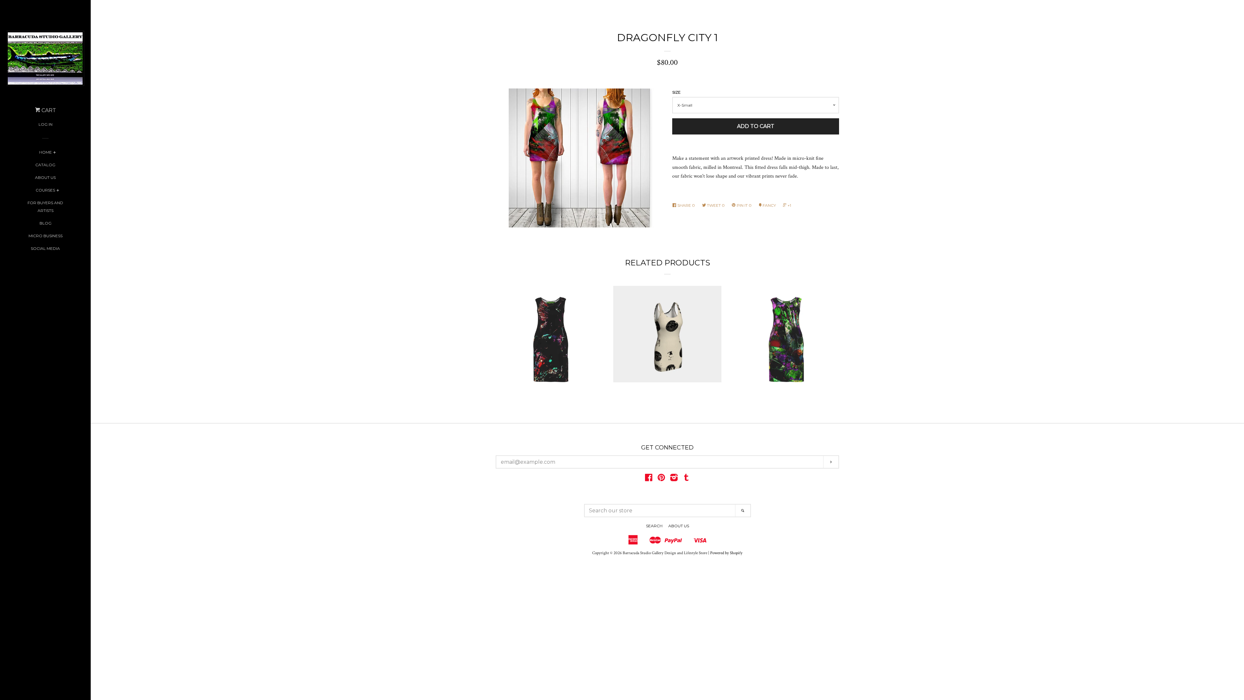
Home (45, 152)
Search (654, 525)
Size (676, 92)
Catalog (45, 164)
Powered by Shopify (726, 552)
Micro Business (46, 235)
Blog (46, 223)
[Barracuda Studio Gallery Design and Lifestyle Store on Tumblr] (686, 479)
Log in (45, 124)
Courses (45, 190)
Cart (48, 110)
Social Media (45, 248)
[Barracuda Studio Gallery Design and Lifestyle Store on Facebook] (649, 479)
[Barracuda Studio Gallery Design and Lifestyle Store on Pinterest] (661, 479)
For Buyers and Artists (45, 206)
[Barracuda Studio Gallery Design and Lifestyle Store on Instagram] (674, 479)
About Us (45, 177)
